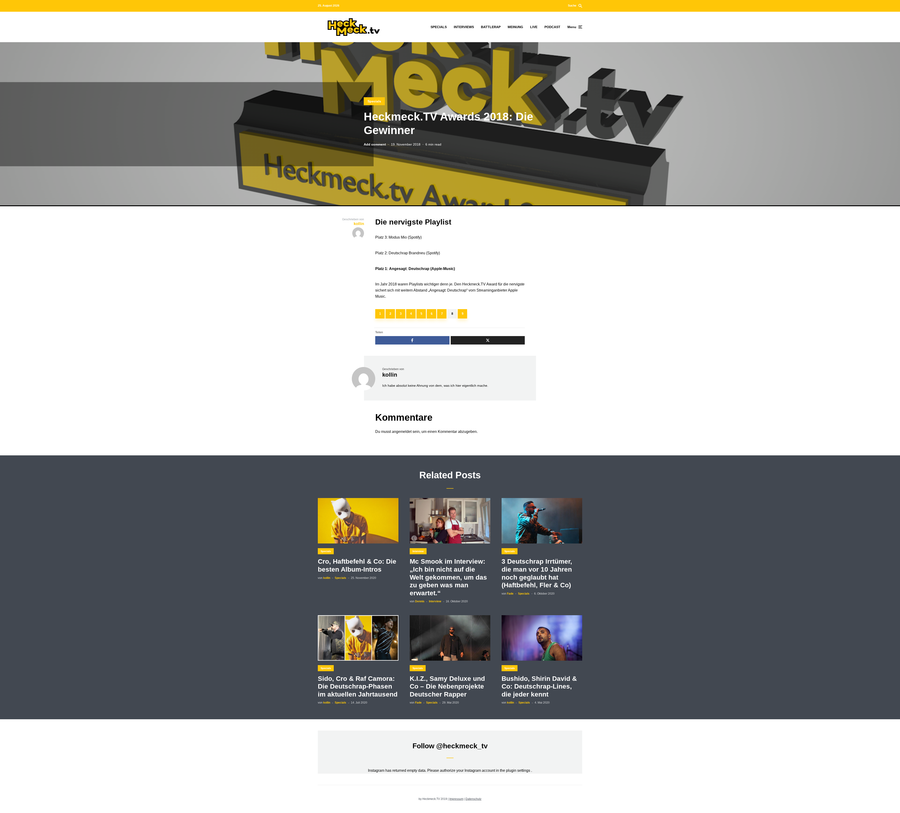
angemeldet (402, 432)
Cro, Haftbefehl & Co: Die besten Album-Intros (357, 565)
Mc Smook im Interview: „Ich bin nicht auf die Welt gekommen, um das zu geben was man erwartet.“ (448, 577)
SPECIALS (439, 27)
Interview (418, 551)
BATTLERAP (491, 27)
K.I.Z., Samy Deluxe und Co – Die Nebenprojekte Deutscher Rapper (447, 686)
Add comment (375, 144)
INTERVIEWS (464, 27)
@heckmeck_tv (462, 746)
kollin (389, 374)
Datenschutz (473, 799)
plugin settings (518, 770)
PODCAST (552, 27)
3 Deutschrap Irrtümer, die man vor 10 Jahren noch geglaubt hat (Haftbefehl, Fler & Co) (537, 573)
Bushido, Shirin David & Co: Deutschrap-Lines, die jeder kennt (539, 686)
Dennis (419, 601)
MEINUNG (515, 27)
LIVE (533, 27)
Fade (510, 593)
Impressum (456, 799)
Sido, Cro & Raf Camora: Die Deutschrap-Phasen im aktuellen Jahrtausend (358, 686)
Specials (374, 101)
